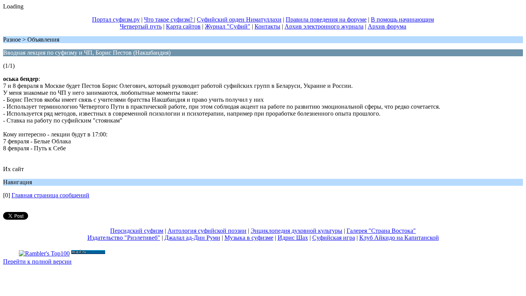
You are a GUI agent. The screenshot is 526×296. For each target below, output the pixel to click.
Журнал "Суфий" (227, 26)
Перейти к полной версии (37, 261)
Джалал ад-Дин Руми (192, 237)
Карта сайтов (183, 26)
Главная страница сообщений (50, 195)
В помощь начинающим (402, 19)
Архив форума (387, 26)
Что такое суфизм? (169, 19)
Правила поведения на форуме (326, 19)
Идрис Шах (293, 237)
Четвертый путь (141, 26)
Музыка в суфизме (248, 237)
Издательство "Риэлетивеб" (123, 237)
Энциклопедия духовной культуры (296, 230)
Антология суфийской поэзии (207, 230)
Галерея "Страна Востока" (381, 230)
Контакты (267, 26)
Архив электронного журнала (324, 26)
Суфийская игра (333, 237)
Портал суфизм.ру (116, 19)
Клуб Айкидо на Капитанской (399, 237)
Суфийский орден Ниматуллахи (239, 19)
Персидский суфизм (136, 230)
